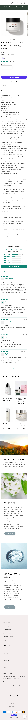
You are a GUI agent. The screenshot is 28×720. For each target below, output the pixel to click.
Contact (5, 657)
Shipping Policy (7, 633)
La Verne (16, 717)
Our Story (5, 653)
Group (4, 667)
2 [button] (13, 368)
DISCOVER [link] (10, 533)
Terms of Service (7, 626)
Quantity (3, 64)
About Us (5, 650)
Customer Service (8, 636)
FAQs (4, 640)
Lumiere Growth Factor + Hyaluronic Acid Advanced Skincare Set (20, 398)
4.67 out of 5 (18, 250)
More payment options (14, 81)
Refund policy (7, 629)
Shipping (3, 54)
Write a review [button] (14, 266)
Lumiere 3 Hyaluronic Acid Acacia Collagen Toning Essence (7, 425)
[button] (3, 2)
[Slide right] (17, 39)
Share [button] (4, 85)
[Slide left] (10, 39)
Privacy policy (7, 622)
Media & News (7, 664)
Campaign (6, 660)
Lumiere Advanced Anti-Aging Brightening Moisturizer (21, 425)
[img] (4, 276)
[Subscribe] (23, 690)
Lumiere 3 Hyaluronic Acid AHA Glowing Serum (7, 398)
